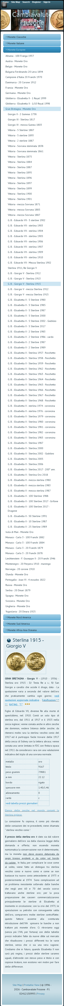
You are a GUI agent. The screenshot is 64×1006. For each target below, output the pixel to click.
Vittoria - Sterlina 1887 (20, 167)
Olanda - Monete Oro (17, 574)
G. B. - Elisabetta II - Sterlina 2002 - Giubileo (31, 453)
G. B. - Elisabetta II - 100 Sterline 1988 (28, 496)
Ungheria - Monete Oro (18, 606)
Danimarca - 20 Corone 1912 (21, 82)
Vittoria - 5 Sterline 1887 (21, 130)
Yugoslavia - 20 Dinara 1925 (21, 611)
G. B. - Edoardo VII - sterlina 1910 (25, 257)
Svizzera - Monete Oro (18, 601)
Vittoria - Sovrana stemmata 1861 (25, 151)
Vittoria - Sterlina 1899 (20, 188)
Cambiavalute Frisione (32, 18)
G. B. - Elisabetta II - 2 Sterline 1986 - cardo (31, 336)
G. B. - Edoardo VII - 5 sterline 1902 (26, 220)
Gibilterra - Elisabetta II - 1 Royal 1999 (26, 98)
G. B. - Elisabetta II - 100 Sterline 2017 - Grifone (33, 501)
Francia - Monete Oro (17, 87)
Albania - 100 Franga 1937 (20, 55)
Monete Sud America (18, 623)
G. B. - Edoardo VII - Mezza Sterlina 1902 (29, 262)
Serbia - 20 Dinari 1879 (18, 590)
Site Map (17, 985)
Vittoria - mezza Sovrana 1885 (24, 209)
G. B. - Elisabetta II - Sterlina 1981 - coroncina (31, 427)
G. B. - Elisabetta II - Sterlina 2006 (25, 464)
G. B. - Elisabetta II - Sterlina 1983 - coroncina (31, 437)
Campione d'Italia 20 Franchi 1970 (24, 77)
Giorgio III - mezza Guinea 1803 (25, 124)
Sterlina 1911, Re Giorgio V (22, 268)
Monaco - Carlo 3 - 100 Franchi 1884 (25, 542)
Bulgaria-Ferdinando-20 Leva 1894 (24, 71)
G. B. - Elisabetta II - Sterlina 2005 (25, 458)
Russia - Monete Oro (16, 585)
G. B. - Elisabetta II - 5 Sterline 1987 (27, 310)
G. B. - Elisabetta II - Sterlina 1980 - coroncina (31, 421)
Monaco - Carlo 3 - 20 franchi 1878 (24, 553)
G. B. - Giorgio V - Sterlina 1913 (24, 278)
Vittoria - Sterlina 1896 (20, 177)
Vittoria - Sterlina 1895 (20, 172)
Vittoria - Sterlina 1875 (20, 156)
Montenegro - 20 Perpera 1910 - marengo (28, 563)
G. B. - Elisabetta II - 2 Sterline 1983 (27, 331)
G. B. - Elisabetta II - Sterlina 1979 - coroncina (31, 416)
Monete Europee (16, 49)
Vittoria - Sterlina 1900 (20, 193)
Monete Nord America (19, 617)
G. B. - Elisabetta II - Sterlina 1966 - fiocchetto (32, 389)
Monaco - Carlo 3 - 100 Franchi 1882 (25, 537)
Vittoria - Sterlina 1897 (20, 183)
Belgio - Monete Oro (16, 66)
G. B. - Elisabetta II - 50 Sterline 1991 (27, 516)
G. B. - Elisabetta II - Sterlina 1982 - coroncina (31, 432)
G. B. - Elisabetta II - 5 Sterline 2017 (27, 326)
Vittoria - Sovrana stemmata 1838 (25, 146)
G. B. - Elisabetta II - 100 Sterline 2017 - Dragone (28, 508)
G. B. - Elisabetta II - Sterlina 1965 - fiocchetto (32, 384)
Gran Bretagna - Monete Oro (21, 108)
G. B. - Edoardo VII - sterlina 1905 (25, 236)
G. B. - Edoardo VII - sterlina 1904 (25, 230)
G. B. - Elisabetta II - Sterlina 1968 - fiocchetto (32, 400)
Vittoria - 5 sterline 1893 (21, 135)
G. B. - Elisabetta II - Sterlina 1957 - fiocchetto (31, 352)
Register (36, 2)
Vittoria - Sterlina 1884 (20, 161)
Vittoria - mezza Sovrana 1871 (24, 204)
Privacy (41, 993)
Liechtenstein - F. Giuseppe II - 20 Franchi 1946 (30, 558)
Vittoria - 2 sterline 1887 (21, 140)
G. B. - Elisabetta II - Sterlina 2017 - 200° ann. (31, 469)
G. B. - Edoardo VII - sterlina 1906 (25, 241)
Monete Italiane (15, 43)
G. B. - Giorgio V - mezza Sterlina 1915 (28, 294)
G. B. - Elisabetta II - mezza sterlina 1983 (29, 485)
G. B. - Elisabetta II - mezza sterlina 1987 (29, 490)
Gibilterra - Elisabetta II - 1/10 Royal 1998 (28, 103)
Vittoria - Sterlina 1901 (20, 199)
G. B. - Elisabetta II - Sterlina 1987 (25, 442)
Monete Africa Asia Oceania (22, 630)
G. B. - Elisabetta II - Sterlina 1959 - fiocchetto (32, 363)
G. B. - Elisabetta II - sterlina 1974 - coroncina (31, 405)
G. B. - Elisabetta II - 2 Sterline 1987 (27, 342)
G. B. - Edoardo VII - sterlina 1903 (25, 225)
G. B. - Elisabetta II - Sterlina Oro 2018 (28, 474)
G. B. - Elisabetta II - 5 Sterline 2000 (27, 315)
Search (26, 2)
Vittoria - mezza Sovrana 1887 (24, 215)
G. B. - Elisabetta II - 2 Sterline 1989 (27, 347)
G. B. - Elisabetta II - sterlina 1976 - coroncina (31, 411)
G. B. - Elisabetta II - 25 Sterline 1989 (27, 526)
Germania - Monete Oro (18, 93)
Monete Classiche (16, 37)
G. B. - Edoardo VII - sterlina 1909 (25, 252)
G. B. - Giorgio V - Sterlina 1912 (24, 273)
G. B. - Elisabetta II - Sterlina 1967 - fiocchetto (31, 395)
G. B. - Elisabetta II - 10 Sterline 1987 (27, 521)
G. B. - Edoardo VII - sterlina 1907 (25, 246)
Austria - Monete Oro (17, 61)
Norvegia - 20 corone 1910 (20, 569)
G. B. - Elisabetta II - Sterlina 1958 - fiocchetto (32, 358)
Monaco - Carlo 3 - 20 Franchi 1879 (24, 547)
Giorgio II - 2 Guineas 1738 (22, 114)
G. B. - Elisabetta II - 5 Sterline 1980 (27, 299)
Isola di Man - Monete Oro (19, 532)
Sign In (46, 2)
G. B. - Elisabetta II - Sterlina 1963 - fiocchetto (32, 374)
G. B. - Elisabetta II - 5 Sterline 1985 (27, 305)
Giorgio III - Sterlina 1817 (21, 119)
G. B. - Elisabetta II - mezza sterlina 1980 (29, 480)
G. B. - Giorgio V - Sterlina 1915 (24, 283)
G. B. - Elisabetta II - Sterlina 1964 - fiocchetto (32, 379)
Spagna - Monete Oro (17, 595)
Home (6, 2)
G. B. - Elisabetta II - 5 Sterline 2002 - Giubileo (32, 321)
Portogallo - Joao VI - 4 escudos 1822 (26, 579)
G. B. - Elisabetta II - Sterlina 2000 (25, 448)
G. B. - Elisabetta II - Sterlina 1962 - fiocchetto (32, 368)
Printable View (31, 985)
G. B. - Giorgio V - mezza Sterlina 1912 (28, 289)
